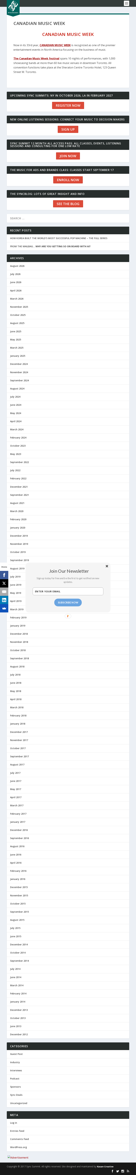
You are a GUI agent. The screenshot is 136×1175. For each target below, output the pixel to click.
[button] (69, 571)
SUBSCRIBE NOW (68, 602)
